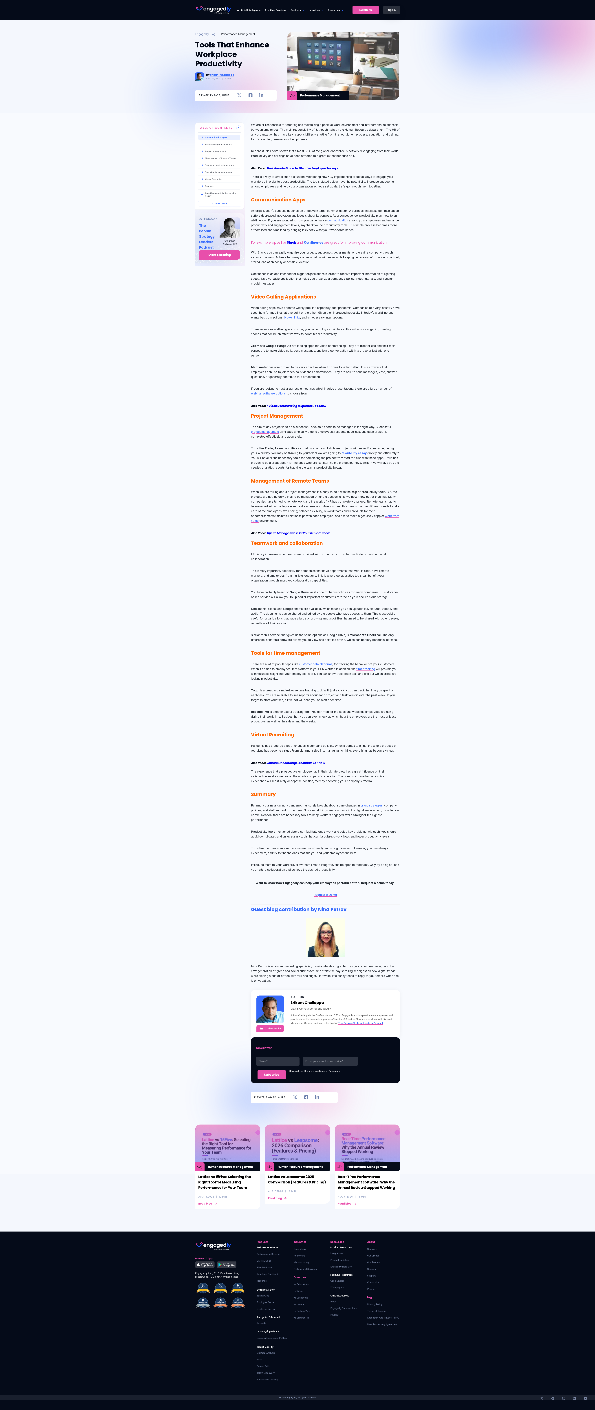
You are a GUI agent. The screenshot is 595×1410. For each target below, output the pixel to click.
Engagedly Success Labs (343, 1308)
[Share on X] (239, 95)
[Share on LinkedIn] (261, 95)
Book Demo (365, 10)
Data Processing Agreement (382, 1324)
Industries (314, 10)
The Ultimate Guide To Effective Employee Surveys (302, 168)
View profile (274, 1028)
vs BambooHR (301, 1317)
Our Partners (374, 1262)
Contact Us (373, 1282)
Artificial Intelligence (248, 10)
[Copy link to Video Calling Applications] (319, 296)
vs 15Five (298, 1291)
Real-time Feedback (267, 1274)
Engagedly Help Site (341, 1266)
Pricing (371, 1288)
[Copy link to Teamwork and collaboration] (326, 542)
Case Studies (337, 1280)
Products (296, 10)
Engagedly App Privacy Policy (383, 1317)
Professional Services (305, 1268)
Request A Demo (325, 895)
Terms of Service (376, 1311)
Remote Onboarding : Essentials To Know (296, 763)
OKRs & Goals (264, 1260)
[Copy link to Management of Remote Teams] (332, 480)
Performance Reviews (268, 1254)
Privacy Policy (374, 1304)
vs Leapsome (300, 1297)
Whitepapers (337, 1287)
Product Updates (339, 1260)
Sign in (392, 10)
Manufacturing (301, 1262)
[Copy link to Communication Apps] (309, 199)
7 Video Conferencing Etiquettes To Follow (296, 406)
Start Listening (219, 255)
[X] (541, 1398)
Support (371, 1275)
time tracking (365, 669)
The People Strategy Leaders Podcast (360, 1023)
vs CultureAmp (301, 1284)
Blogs (333, 1301)
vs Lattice (298, 1304)
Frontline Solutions (275, 10)
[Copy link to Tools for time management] (324, 652)
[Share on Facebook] (250, 95)
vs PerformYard (301, 1311)
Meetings (262, 1280)
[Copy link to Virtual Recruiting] (297, 734)
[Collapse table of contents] (238, 127)
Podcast (334, 1314)
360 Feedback (264, 1267)
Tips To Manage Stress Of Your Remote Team (298, 533)
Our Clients (373, 1255)
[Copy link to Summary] (279, 793)
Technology (299, 1248)
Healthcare (299, 1255)
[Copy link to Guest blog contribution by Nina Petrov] (350, 909)
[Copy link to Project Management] (306, 415)
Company (372, 1248)
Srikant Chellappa (222, 74)
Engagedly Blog (205, 34)
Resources (334, 10)
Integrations (336, 1253)
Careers (371, 1268)
